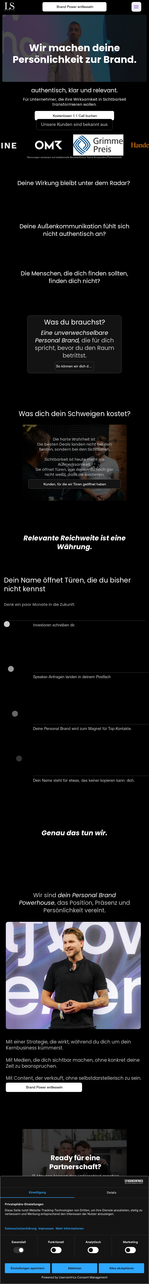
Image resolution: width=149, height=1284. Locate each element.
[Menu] (136, 7)
